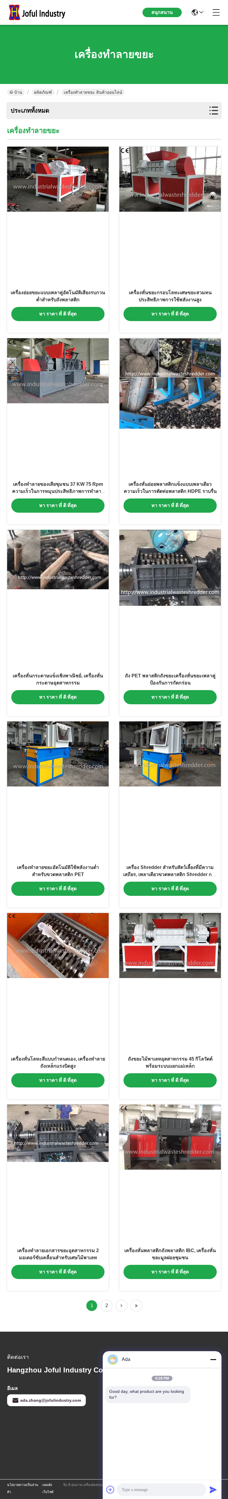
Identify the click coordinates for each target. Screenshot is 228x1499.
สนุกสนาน (162, 12)
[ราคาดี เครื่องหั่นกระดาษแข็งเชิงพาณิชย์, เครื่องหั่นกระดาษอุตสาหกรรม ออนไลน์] (58, 599)
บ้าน (18, 92)
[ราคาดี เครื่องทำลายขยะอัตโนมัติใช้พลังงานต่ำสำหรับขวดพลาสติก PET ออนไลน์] (58, 790)
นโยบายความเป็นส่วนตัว (22, 1488)
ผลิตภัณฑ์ (43, 92)
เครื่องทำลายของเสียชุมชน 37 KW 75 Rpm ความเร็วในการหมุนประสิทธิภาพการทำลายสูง (58, 491)
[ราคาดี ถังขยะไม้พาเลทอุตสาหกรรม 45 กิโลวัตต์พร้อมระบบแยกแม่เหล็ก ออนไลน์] (170, 982)
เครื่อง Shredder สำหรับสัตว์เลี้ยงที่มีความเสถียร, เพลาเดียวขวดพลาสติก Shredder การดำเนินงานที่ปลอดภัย (170, 874)
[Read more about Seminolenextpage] (121, 1305)
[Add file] (110, 1489)
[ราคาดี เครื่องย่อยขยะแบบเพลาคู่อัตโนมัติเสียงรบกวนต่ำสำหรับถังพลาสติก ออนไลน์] (58, 216)
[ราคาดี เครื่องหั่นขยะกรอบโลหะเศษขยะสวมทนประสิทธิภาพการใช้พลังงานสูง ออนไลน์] (170, 216)
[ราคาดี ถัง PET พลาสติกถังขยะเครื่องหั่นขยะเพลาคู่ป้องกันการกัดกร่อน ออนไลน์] (170, 599)
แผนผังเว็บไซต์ (47, 1488)
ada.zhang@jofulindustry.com (50, 1400)
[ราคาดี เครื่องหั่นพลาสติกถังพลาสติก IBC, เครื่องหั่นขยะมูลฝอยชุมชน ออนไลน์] (170, 1174)
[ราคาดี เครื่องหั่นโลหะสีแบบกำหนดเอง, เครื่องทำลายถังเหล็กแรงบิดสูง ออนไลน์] (58, 982)
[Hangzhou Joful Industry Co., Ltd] (39, 12)
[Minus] (213, 1359)
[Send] (213, 1489)
